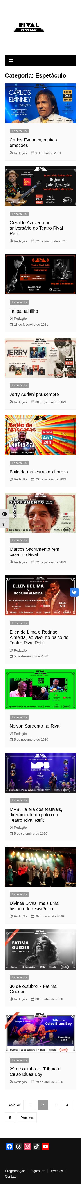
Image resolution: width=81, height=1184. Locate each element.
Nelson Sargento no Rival (35, 725)
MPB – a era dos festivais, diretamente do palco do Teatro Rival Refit (36, 815)
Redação (20, 153)
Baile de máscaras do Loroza (39, 471)
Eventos (57, 1171)
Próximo (27, 1118)
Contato (10, 1176)
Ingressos (38, 1171)
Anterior (14, 1105)
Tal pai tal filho (24, 311)
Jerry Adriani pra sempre (34, 394)
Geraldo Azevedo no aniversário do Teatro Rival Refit (36, 228)
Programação (15, 1171)
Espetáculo (19, 131)
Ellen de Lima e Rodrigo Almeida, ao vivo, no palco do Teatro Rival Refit (39, 637)
